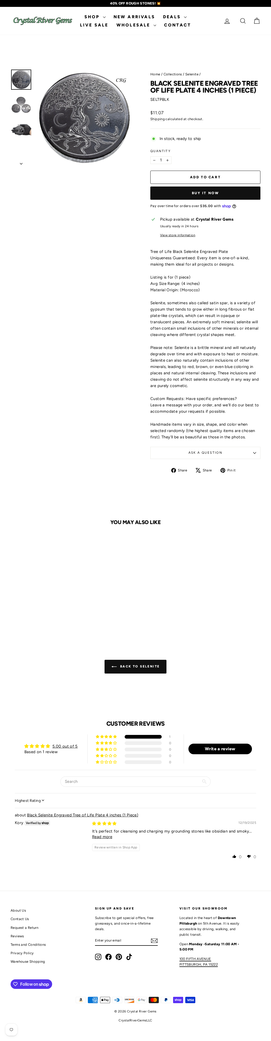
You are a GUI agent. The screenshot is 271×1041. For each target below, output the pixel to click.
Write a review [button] (220, 748)
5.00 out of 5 (65, 746)
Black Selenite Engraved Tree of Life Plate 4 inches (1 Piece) (82, 815)
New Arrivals (134, 16)
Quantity (160, 151)
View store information (177, 235)
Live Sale (94, 25)
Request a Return (24, 928)
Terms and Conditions (28, 945)
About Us (18, 910)
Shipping (157, 119)
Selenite (191, 74)
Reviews (17, 936)
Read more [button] (102, 836)
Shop (93, 16)
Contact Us (20, 919)
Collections (173, 74)
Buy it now (205, 193)
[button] (107, 737)
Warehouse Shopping (28, 961)
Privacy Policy (22, 953)
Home (155, 74)
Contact (177, 25)
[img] (104, 823)
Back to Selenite (139, 666)
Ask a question (205, 452)
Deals (173, 16)
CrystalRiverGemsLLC (135, 1020)
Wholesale (134, 25)
